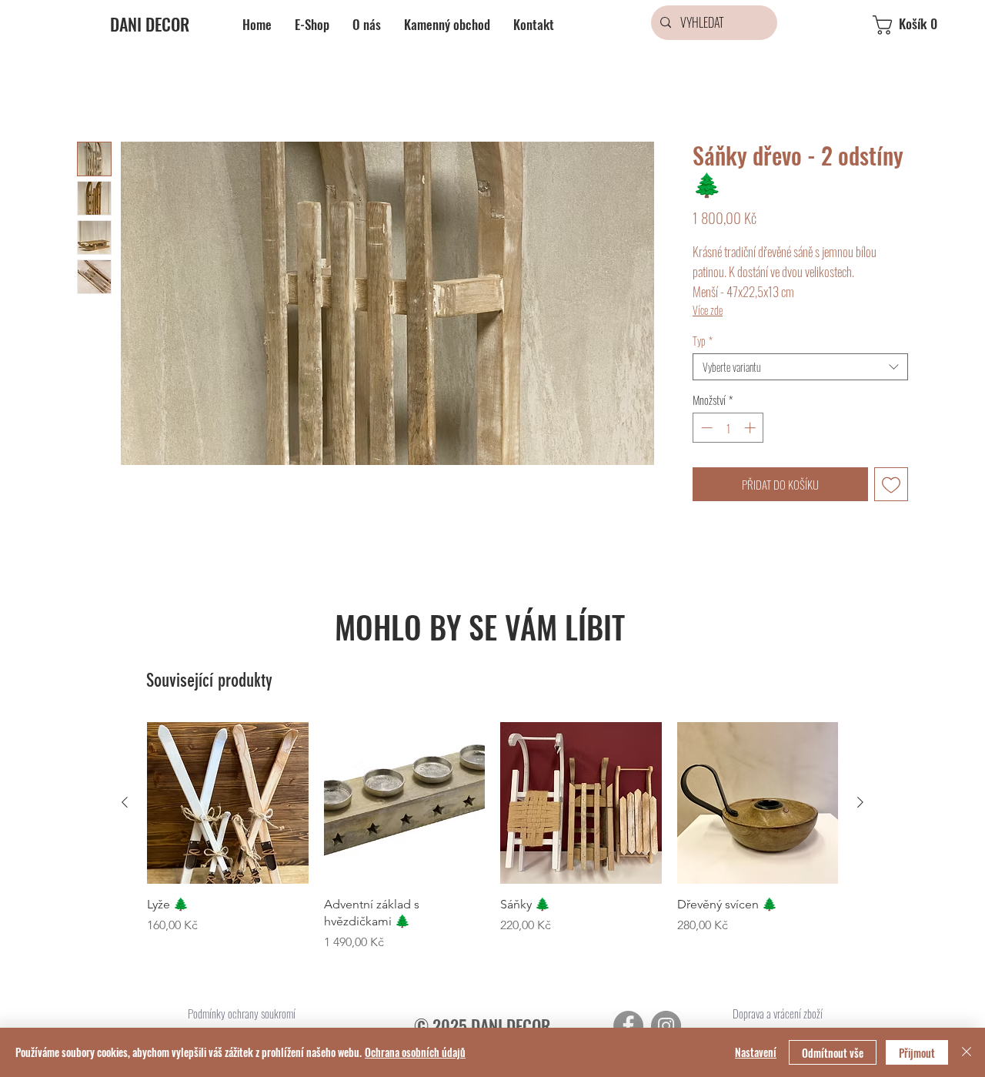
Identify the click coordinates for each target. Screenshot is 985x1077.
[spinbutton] (728, 427)
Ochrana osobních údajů (415, 1052)
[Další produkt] (860, 802)
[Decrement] (705, 427)
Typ (703, 340)
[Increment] (751, 427)
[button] (918, 25)
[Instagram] (666, 1026)
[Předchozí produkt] (124, 802)
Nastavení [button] (755, 1052)
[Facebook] (628, 1026)
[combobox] (800, 366)
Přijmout (917, 1053)
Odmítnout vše (832, 1053)
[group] (492, 836)
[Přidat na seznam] (891, 484)
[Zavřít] (966, 1052)
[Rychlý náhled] (228, 803)
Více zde (708, 310)
